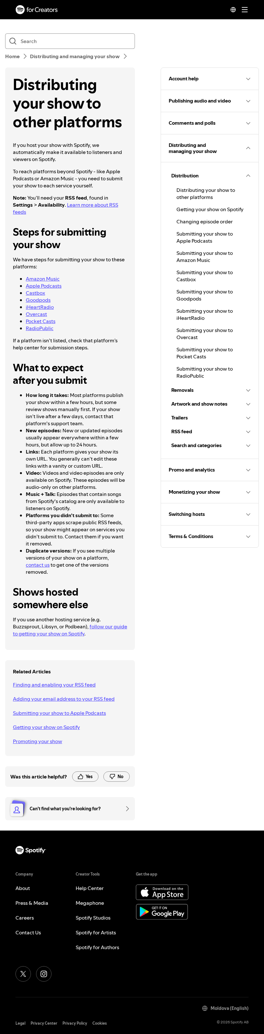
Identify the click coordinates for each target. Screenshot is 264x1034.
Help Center (90, 888)
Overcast (36, 314)
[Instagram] (44, 974)
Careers (24, 917)
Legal (20, 1023)
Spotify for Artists (96, 932)
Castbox (35, 292)
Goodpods (38, 299)
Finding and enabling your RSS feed (54, 684)
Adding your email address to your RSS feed (64, 698)
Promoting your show (37, 741)
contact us (38, 564)
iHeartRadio (40, 306)
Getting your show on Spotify (46, 727)
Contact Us (28, 932)
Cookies (99, 1023)
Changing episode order (204, 221)
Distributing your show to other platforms (205, 193)
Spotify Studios (93, 917)
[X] (23, 974)
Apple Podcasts (43, 285)
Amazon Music (43, 278)
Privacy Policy (74, 1023)
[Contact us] (125, 808)
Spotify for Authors (97, 947)
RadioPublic (39, 328)
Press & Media (31, 902)
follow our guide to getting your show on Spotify (70, 630)
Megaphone (90, 902)
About (22, 888)
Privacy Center (44, 1023)
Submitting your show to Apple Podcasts (59, 712)
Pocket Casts (40, 321)
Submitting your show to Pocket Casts (204, 353)
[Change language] (233, 9)
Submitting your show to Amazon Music (204, 256)
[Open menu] (245, 9)
